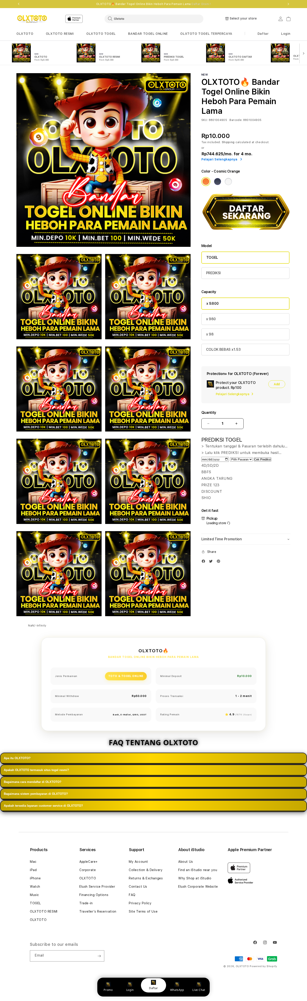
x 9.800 (212, 303)
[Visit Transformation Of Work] (246, 233)
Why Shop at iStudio (194, 878)
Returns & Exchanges (146, 878)
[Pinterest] (219, 562)
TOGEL (212, 257)
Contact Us (138, 886)
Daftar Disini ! (201, 4)
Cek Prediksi (262, 459)
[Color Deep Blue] (217, 181)
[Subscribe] (99, 956)
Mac (33, 861)
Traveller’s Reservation (97, 911)
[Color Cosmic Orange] (205, 181)
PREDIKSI (213, 273)
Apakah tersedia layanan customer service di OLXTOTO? (43, 805)
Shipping (228, 142)
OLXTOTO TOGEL (101, 33)
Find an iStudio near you (197, 870)
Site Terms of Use (143, 911)
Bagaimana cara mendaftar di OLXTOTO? (32, 782)
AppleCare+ (88, 861)
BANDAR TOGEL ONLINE (148, 33)
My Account (138, 861)
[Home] (32, 19)
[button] (24, 34)
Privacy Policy (140, 903)
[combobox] (154, 19)
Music (34, 895)
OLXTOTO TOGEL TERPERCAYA (206, 33)
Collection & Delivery (146, 870)
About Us (185, 861)
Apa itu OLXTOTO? (17, 758)
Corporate (87, 870)
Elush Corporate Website (198, 886)
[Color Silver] (228, 181)
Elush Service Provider (97, 886)
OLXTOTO (24, 33)
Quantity (208, 412)
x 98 (210, 334)
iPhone (35, 878)
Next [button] (288, 4)
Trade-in (86, 903)
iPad (33, 870)
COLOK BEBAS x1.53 (223, 349)
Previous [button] (18, 4)
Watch (35, 886)
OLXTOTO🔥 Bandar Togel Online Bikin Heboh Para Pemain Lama (153, 4)
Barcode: (235, 120)
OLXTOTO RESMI (60, 33)
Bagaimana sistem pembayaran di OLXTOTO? (36, 793)
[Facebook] (204, 562)
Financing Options (93, 895)
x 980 (211, 319)
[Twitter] (212, 562)
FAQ (132, 895)
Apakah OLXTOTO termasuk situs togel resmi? (36, 770)
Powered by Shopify (263, 966)
